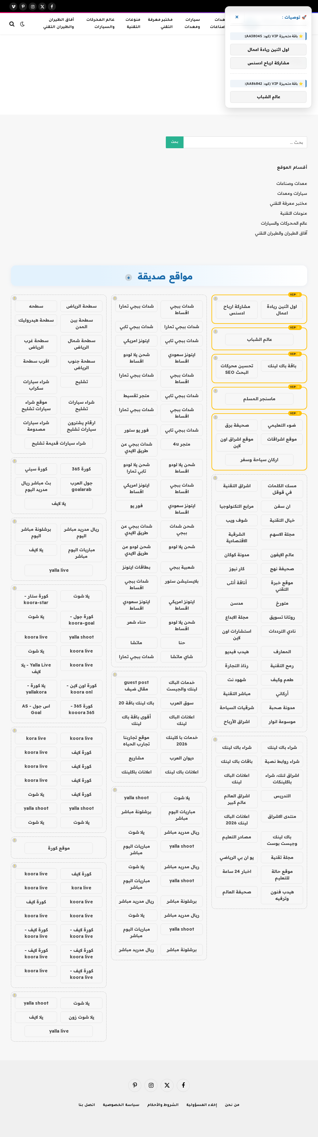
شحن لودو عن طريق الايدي (136, 550)
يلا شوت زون (81, 1017)
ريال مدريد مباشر (181, 832)
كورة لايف (81, 752)
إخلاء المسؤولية (201, 1105)
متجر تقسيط (136, 395)
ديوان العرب (182, 758)
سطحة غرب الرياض (36, 344)
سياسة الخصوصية (121, 1105)
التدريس (282, 796)
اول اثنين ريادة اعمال (282, 310)
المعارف (282, 651)
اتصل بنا (87, 1105)
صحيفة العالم (236, 892)
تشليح (81, 381)
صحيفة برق (237, 425)
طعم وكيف (281, 679)
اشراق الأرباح (237, 721)
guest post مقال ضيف (136, 686)
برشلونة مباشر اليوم (36, 532)
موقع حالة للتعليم (282, 875)
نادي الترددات (282, 631)
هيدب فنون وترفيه (282, 895)
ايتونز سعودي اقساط (181, 358)
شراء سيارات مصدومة (36, 426)
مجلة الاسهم (282, 534)
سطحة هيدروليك (36, 320)
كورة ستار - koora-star (36, 599)
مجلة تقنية (282, 857)
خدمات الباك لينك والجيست (181, 686)
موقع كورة (59, 848)
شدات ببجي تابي (136, 326)
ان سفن (282, 506)
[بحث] (12, 24)
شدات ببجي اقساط (182, 309)
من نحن (232, 1105)
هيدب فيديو (237, 651)
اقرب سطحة (36, 361)
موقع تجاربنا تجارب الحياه (136, 741)
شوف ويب (237, 520)
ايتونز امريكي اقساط (136, 488)
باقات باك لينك (236, 761)
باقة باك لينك (282, 366)
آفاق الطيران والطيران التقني (58, 23)
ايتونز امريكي (136, 340)
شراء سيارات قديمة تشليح (59, 443)
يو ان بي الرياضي (237, 857)
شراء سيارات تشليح (81, 405)
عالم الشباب (259, 339)
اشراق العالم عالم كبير (237, 799)
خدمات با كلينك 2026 (182, 741)
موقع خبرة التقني (282, 586)
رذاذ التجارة (236, 665)
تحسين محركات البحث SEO (236, 369)
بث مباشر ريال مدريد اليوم (36, 486)
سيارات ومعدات (192, 23)
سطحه (36, 306)
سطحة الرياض (81, 306)
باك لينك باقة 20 (136, 703)
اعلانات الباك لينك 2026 (236, 820)
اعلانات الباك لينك (236, 779)
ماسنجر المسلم (259, 398)
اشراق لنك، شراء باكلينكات (282, 779)
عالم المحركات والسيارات (100, 23)
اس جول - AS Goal (36, 709)
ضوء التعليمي (282, 425)
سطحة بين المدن (81, 323)
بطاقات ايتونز (136, 567)
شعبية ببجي (181, 567)
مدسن (236, 603)
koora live (36, 637)
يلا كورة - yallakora (36, 689)
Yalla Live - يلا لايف (36, 668)
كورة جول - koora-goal (81, 620)
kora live (36, 738)
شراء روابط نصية (282, 761)
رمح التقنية (282, 665)
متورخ (282, 603)
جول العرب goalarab (81, 486)
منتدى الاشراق (282, 816)
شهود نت (236, 679)
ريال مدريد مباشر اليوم (81, 532)
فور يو (136, 505)
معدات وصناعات (219, 23)
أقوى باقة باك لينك (136, 720)
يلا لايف (59, 503)
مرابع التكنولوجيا (237, 506)
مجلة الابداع (236, 617)
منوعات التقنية (132, 23)
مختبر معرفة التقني (160, 23)
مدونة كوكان (236, 554)
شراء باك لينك (282, 747)
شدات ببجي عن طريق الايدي (136, 447)
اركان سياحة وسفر (259, 459)
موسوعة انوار (282, 721)
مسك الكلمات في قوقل (282, 489)
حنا (182, 642)
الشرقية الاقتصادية (236, 537)
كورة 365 (81, 469)
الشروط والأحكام (163, 1105)
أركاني (282, 693)
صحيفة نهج (282, 568)
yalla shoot (136, 797)
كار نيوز (236, 568)
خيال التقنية (282, 520)
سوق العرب (181, 703)
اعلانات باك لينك (181, 772)
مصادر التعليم (236, 837)
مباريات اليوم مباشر (181, 815)
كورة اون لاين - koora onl (81, 689)
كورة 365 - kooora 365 (81, 709)
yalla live (59, 570)
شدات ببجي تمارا (136, 306)
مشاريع (136, 758)
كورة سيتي (36, 469)
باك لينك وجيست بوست (282, 840)
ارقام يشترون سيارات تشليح (81, 426)
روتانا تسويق (282, 617)
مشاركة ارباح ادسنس (236, 310)
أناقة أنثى (237, 582)
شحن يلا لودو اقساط (136, 358)
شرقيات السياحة (237, 707)
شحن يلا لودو (182, 546)
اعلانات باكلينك (136, 772)
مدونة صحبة (282, 707)
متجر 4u (181, 444)
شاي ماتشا (181, 656)
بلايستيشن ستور (181, 581)
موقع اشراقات (282, 439)
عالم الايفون (282, 554)
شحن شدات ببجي (182, 529)
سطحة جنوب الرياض (81, 364)
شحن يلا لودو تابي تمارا (136, 468)
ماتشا (136, 642)
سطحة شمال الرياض (81, 344)
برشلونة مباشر (136, 811)
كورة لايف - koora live (81, 933)
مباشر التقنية (237, 693)
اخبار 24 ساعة (236, 871)
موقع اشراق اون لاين (236, 442)
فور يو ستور (136, 430)
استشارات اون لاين (236, 634)
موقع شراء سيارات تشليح (36, 405)
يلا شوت (182, 797)
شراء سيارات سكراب (36, 385)
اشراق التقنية (237, 485)
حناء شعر (136, 622)
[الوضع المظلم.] (22, 23)
